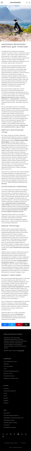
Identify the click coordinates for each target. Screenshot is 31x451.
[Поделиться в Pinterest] (19, 324)
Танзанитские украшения (10, 390)
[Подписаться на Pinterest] (14, 434)
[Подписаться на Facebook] (3, 434)
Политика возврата (8, 366)
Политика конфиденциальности (11, 371)
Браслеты (6, 398)
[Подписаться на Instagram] (10, 434)
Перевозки (6, 363)
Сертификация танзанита (10, 427)
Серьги (5, 395)
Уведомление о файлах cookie (11, 378)
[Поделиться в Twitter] (12, 324)
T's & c (5, 368)
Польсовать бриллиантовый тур (11, 415)
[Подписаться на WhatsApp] (3, 436)
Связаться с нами (8, 373)
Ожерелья (6, 402)
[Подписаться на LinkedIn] (25, 434)
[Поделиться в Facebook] (4, 324)
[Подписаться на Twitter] (7, 434)
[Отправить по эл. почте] (26, 324)
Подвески (6, 400)
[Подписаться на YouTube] (18, 434)
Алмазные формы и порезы (10, 422)
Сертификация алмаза (9, 420)
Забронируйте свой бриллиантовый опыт (13, 417)
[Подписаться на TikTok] (22, 434)
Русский (23, 442)
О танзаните (7, 425)
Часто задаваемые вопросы (10, 361)
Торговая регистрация (9, 375)
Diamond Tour (7, 413)
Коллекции (6, 388)
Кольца (5, 393)
